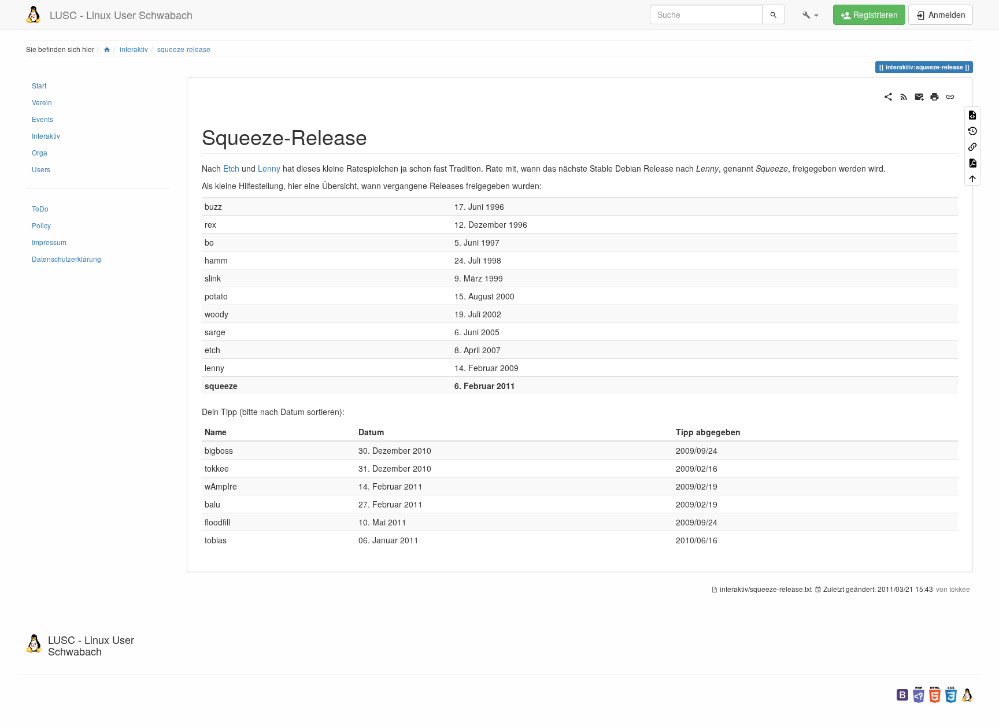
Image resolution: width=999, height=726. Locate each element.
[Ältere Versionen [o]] (972, 130)
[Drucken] (934, 95)
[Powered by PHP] (918, 693)
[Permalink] (950, 95)
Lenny (269, 168)
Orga (39, 152)
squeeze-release (183, 49)
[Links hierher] (972, 146)
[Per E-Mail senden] (919, 95)
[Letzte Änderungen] (904, 95)
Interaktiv (46, 135)
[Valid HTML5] (935, 693)
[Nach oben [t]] (972, 178)
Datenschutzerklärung (66, 259)
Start (39, 85)
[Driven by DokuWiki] (967, 693)
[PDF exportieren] (972, 161)
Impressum (49, 242)
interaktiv (134, 49)
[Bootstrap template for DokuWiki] (902, 693)
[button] (810, 14)
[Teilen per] (888, 95)
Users (41, 169)
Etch (231, 168)
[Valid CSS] (951, 693)
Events (42, 119)
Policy (41, 225)
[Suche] (773, 14)
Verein (42, 102)
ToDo (40, 208)
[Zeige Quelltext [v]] (972, 114)
